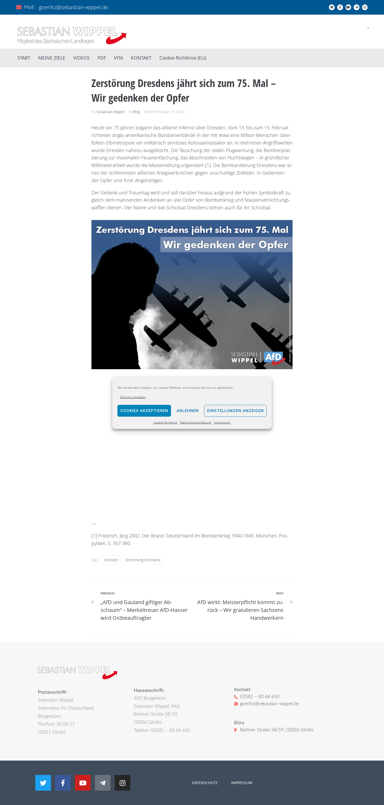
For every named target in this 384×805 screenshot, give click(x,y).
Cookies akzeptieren (144, 410)
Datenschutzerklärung (195, 422)
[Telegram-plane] (356, 7)
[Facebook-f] (340, 7)
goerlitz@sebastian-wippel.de (73, 7)
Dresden (111, 559)
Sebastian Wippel (110, 111)
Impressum (222, 422)
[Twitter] (332, 7)
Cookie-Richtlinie (165, 422)
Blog (136, 111)
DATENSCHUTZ (205, 782)
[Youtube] (348, 7)
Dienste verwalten (133, 397)
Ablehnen (188, 410)
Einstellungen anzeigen (235, 410)
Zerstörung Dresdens (142, 559)
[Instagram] (365, 7)
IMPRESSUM (241, 782)
